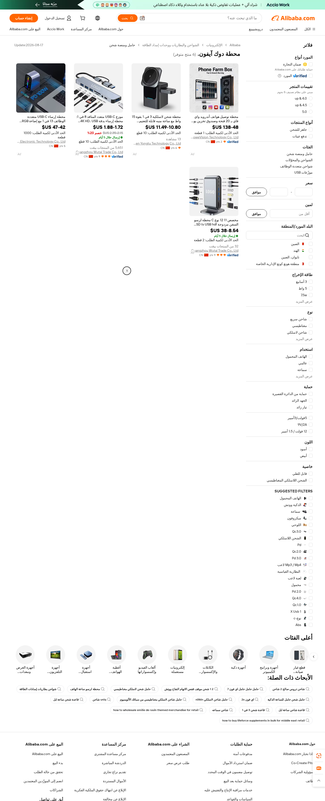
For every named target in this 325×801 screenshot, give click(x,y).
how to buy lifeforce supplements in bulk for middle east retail (263, 720)
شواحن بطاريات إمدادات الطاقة (38, 689)
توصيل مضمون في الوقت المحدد (230, 772)
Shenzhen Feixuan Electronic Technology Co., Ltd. (40, 141)
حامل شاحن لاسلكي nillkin (212, 699)
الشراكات (56, 790)
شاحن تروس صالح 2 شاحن (288, 689)
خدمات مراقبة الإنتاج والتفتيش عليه (228, 790)
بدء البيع (58, 763)
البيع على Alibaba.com (47, 754)
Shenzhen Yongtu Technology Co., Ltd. (156, 143)
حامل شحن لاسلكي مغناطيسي (132, 689)
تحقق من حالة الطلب (48, 772)
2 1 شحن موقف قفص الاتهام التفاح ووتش (188, 689)
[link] (319, 756)
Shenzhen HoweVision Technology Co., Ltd (214, 137)
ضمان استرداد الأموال (237, 763)
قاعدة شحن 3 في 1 (253, 710)
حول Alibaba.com (302, 744)
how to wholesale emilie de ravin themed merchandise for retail (155, 710)
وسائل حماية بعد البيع (238, 781)
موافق (256, 192)
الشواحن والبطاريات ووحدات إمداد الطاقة (170, 45)
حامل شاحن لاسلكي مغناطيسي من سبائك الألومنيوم (151, 699)
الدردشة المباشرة (114, 763)
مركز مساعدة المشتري (110, 754)
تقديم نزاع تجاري (114, 772)
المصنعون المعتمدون (175, 754)
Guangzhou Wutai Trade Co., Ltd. (99, 152)
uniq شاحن (99, 699)
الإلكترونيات (214, 45)
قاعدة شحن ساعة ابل (66, 699)
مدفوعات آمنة (242, 754)
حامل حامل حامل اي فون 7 (243, 689)
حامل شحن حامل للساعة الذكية (286, 699)
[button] (142, 18)
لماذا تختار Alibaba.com (299, 754)
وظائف (310, 781)
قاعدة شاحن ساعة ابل (292, 710)
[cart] (82, 19)
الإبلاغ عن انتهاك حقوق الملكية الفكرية (100, 790)
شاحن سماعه (220, 710)
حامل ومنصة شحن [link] (122, 45)
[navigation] (279, 335)
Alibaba (235, 45)
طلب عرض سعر (178, 763)
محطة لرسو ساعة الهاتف (85, 689)
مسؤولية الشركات (303, 772)
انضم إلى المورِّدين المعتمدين (43, 781)
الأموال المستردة (114, 781)
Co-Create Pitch (303, 763)
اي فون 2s (247, 699)
